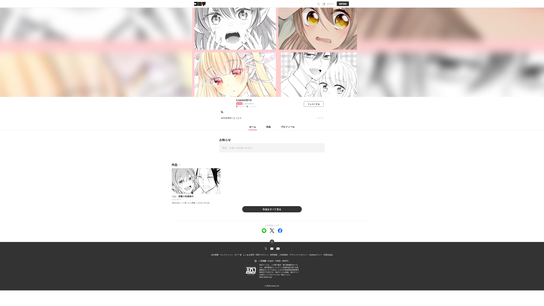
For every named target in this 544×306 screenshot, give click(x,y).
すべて (320, 117)
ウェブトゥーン (226, 254)
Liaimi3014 (244, 100)
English (271, 260)
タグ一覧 (238, 254)
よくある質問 (248, 254)
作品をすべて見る (272, 209)
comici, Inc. (275, 285)
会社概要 (215, 254)
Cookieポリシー (315, 254)
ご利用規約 (283, 254)
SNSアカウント (262, 254)
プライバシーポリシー (298, 254)
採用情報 (273, 254)
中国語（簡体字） (282, 260)
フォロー (314, 104)
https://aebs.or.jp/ (265, 277)
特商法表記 (328, 254)
